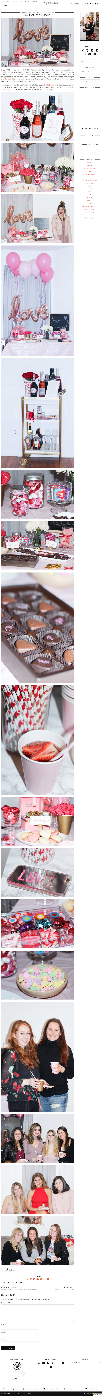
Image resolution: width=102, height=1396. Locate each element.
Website (4, 1340)
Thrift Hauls (89, 212)
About (34, 2)
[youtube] (89, 54)
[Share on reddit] (23, 1282)
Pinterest (72, 1389)
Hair (89, 186)
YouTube (92, 1389)
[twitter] (82, 50)
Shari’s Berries (49, 85)
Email (3, 1332)
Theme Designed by (91, 1393)
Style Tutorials (89, 209)
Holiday (89, 189)
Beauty (15, 2)
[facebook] (92, 50)
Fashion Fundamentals (90, 180)
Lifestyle (25, 2)
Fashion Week (89, 183)
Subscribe (75, 4)
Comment (5, 1303)
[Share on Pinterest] (16, 1282)
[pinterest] (97, 50)
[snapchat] (84, 54)
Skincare (90, 203)
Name (4, 1324)
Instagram (31, 1389)
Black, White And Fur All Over (61, 1288)
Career (89, 165)
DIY (90, 171)
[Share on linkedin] (21, 1282)
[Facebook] (93, 4)
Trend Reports (90, 218)
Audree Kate (26, 12)
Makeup (89, 200)
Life (89, 194)
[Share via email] (8, 1282)
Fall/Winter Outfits (89, 174)
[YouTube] (90, 4)
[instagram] (87, 50)
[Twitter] (83, 4)
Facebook (51, 1389)
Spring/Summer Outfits (90, 206)
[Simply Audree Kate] (51, 3)
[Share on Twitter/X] (13, 1282)
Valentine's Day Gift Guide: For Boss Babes (19, 1288)
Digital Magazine (90, 168)
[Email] (95, 4)
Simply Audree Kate (13, 1393)
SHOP (5, 5)
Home (90, 192)
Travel (89, 215)
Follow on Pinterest (90, 129)
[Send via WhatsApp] (18, 1282)
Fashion (6, 2)
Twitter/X (11, 1389)
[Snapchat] (45, 1279)
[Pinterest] (88, 4)
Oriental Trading (11, 79)
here (7, 89)
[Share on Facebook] (10, 1282)
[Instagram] (85, 4)
